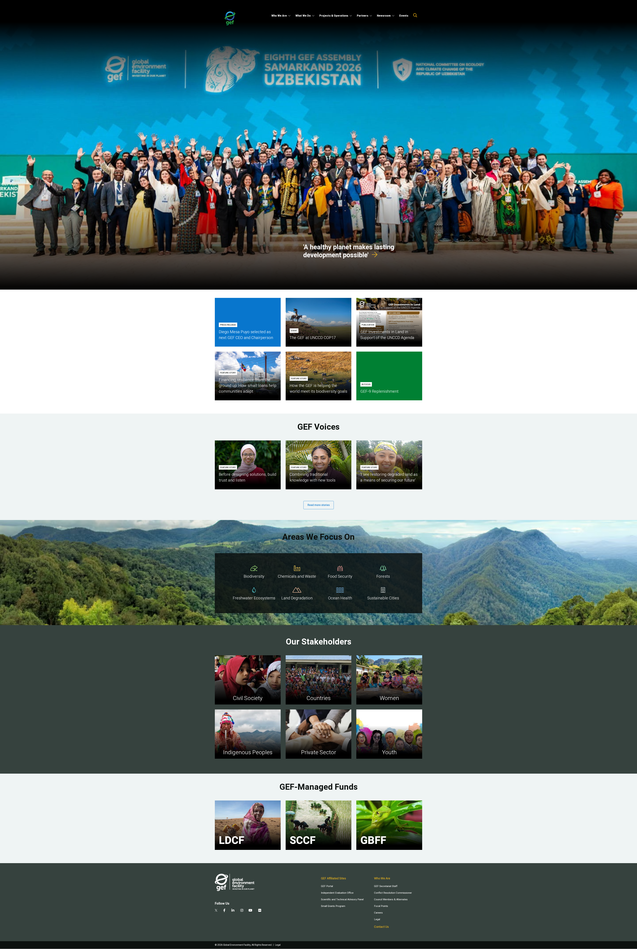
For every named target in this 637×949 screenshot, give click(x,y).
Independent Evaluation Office (337, 893)
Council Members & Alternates (391, 899)
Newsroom (384, 16)
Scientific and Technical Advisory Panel (342, 899)
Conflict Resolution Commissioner (393, 893)
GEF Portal (327, 886)
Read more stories (319, 505)
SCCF (303, 840)
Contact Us (381, 927)
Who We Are (279, 16)
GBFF (373, 840)
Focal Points (381, 906)
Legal (377, 919)
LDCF (231, 840)
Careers (378, 913)
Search (415, 15)
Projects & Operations (333, 16)
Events (403, 16)
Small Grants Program (333, 906)
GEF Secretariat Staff (385, 886)
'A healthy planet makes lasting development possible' (348, 251)
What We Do (303, 16)
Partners (362, 16)
